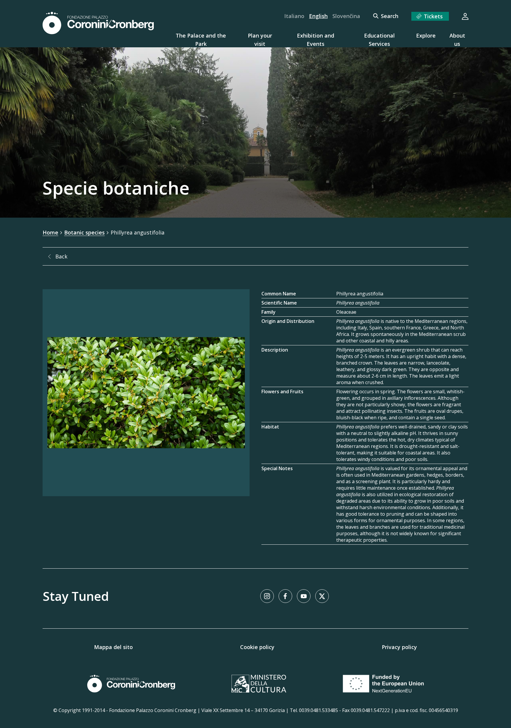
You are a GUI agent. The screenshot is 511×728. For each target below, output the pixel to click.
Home (50, 232)
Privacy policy (399, 647)
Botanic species (84, 232)
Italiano (294, 16)
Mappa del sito (113, 647)
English (318, 16)
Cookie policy (257, 647)
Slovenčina (346, 16)
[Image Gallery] (146, 392)
